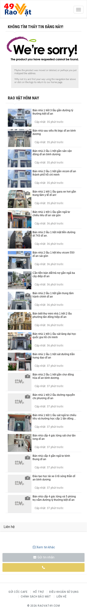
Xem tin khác (45, 547)
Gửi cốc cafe (17, 591)
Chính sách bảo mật (36, 596)
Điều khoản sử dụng (64, 591)
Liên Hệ (61, 596)
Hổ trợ (38, 591)
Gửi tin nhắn (45, 557)
